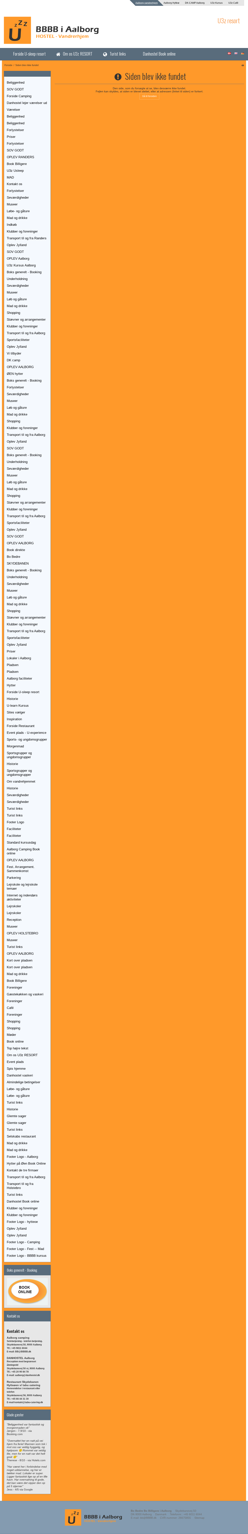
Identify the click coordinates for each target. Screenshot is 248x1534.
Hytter (11, 685)
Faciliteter (14, 829)
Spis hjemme (16, 1068)
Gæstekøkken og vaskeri (25, 994)
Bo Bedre (13, 557)
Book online (15, 1041)
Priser (11, 137)
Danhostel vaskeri (20, 1075)
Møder (11, 1035)
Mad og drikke (17, 218)
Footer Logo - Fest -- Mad (25, 1249)
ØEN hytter (15, 374)
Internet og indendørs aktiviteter (22, 897)
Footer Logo (15, 822)
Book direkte (16, 550)
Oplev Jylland (17, 245)
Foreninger (14, 987)
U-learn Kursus (18, 705)
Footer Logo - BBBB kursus (26, 1256)
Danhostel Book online (159, 53)
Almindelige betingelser (23, 1082)
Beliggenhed (15, 82)
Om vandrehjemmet (21, 781)
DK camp (13, 360)
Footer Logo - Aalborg (22, 1157)
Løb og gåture (17, 299)
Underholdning (17, 279)
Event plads (15, 1062)
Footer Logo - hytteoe (22, 1222)
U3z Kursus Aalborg (21, 265)
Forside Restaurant (20, 726)
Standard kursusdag (21, 842)
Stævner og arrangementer (26, 319)
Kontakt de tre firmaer (22, 1170)
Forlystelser (15, 130)
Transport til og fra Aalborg (26, 333)
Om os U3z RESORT (77, 53)
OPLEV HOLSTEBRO (22, 933)
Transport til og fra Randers (26, 238)
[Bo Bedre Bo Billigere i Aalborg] (109, 30)
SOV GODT (15, 89)
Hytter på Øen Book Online (26, 1163)
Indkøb (12, 225)
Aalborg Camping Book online (23, 851)
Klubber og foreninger (22, 231)
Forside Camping (19, 96)
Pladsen (12, 665)
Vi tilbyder (14, 353)
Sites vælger (16, 712)
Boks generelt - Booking (24, 272)
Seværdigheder (18, 197)
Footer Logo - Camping (23, 1242)
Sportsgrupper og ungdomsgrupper (19, 755)
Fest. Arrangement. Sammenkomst (20, 869)
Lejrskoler (14, 906)
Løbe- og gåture (18, 211)
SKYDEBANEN (18, 563)
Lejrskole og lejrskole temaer (22, 886)
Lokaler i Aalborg (19, 658)
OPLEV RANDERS (20, 157)
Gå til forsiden (149, 96)
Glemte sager (16, 1116)
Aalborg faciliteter (19, 678)
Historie (12, 699)
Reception (14, 920)
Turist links (118, 53)
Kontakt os (14, 184)
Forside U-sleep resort (29, 53)
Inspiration (14, 719)
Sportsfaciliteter (18, 340)
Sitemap (199, 1517)
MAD (10, 177)
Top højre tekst (17, 1048)
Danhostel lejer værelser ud (27, 103)
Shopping (13, 313)
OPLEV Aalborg (18, 258)
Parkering (14, 878)
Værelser (13, 110)
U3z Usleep (15, 171)
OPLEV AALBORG (20, 367)
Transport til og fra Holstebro (20, 1186)
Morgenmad (15, 746)
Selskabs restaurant (21, 1136)
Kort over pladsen (19, 960)
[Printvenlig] (242, 65)
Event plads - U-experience (26, 733)
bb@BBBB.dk (148, 1517)
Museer (12, 204)
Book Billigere (17, 164)
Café (10, 1008)
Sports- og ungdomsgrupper (27, 739)
